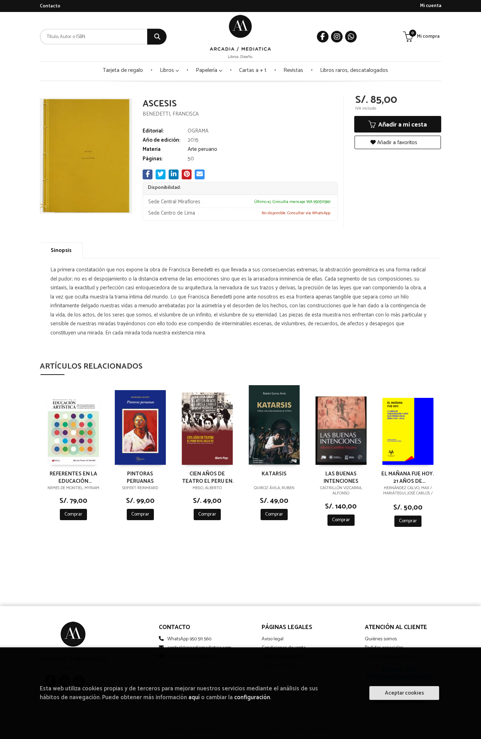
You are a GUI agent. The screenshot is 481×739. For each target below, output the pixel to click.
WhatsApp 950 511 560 (189, 639)
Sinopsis (61, 250)
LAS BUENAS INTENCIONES (341, 477)
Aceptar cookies (404, 693)
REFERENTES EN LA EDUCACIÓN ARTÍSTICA (73, 477)
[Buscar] (157, 37)
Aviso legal (272, 639)
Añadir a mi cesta (402, 124)
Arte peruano (202, 149)
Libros (167, 70)
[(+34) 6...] (351, 37)
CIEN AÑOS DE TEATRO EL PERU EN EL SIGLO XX (207, 477)
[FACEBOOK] (323, 37)
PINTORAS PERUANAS (140, 477)
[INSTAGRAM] (337, 37)
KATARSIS (274, 474)
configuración (252, 697)
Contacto (50, 6)
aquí (194, 697)
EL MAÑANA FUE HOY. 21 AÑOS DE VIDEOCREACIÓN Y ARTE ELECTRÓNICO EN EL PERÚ (407, 477)
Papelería (207, 70)
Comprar (73, 514)
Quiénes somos (381, 639)
